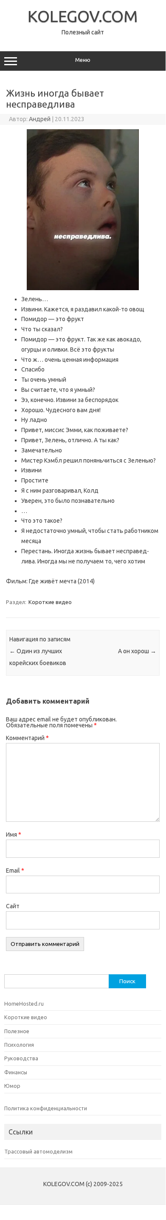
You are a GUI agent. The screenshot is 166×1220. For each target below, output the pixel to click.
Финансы (15, 1072)
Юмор (12, 1086)
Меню (82, 60)
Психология (19, 1045)
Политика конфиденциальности (45, 1108)
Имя (13, 834)
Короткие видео (50, 602)
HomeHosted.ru (24, 1003)
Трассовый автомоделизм (38, 1151)
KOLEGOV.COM (83, 16)
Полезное (16, 1031)
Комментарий (27, 738)
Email (15, 870)
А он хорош (137, 651)
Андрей (40, 119)
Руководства (21, 1058)
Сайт (13, 906)
